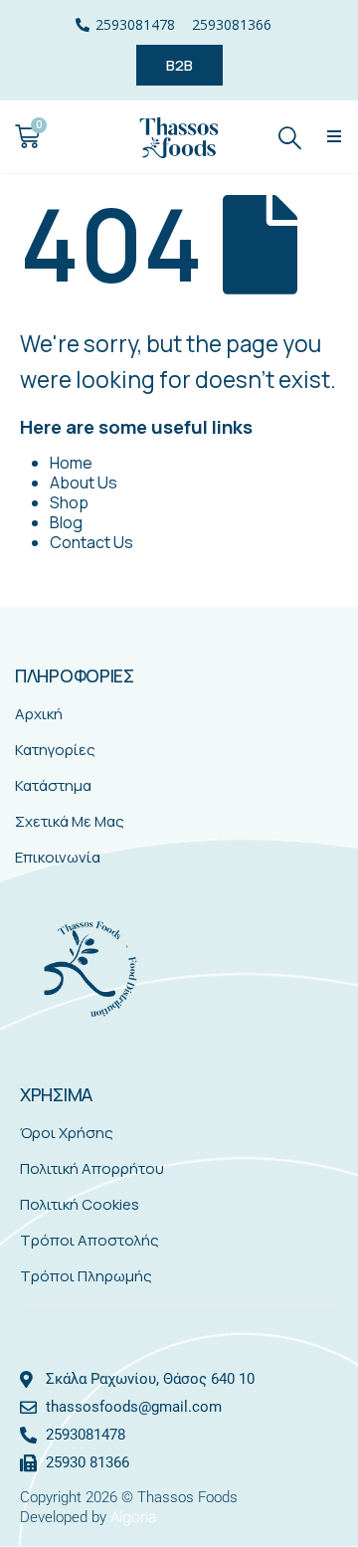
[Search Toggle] (290, 136)
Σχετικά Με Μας (69, 821)
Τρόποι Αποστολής (89, 1240)
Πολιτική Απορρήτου (92, 1168)
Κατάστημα (53, 785)
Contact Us (91, 542)
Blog (66, 522)
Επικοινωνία (57, 857)
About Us (83, 482)
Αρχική (39, 713)
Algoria (133, 1516)
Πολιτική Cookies (79, 1204)
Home (71, 463)
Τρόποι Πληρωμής (86, 1275)
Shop (69, 502)
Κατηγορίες (55, 749)
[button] (333, 136)
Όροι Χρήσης (66, 1132)
